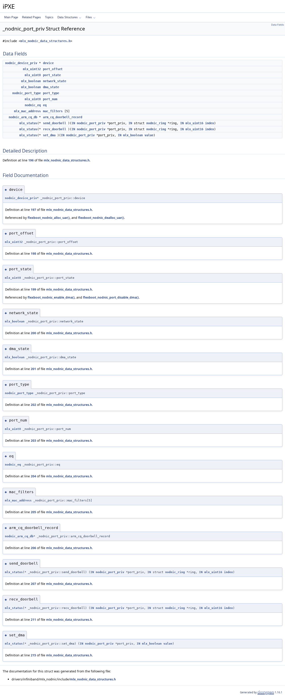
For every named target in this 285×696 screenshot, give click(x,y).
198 (33, 253)
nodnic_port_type (26, 93)
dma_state (51, 87)
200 (33, 333)
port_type (51, 93)
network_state (54, 81)
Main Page (11, 17)
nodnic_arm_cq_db (23, 117)
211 (33, 619)
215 (33, 655)
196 (31, 160)
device (48, 63)
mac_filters (53, 111)
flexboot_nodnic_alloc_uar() (49, 218)
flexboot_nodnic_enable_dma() (51, 297)
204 (33, 476)
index (209, 123)
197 (33, 210)
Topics (49, 17)
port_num (50, 99)
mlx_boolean (31, 81)
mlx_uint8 (33, 75)
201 (33, 369)
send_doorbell (54, 123)
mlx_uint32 (32, 69)
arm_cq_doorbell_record (62, 117)
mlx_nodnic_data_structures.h (45, 41)
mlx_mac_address (27, 111)
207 (33, 584)
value (149, 135)
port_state (52, 75)
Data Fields (277, 24)
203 (33, 440)
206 (33, 548)
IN (73, 123)
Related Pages (31, 17)
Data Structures (67, 17)
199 (33, 289)
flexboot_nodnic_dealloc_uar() (101, 218)
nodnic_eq (33, 105)
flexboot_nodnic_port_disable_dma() (111, 297)
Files (89, 17)
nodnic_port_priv (91, 123)
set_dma (49, 135)
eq (45, 105)
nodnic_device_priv (21, 63)
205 (33, 512)
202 (33, 405)
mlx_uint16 (194, 123)
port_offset (53, 69)
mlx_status (28, 123)
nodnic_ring (156, 123)
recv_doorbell (54, 129)
